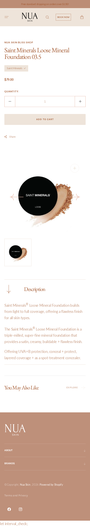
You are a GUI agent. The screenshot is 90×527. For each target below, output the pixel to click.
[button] (6, 17)
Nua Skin (25, 484)
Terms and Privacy (16, 495)
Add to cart (45, 119)
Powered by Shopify (51, 484)
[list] (45, 198)
